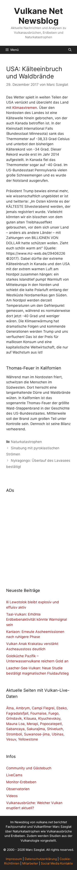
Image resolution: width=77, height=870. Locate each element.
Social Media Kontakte (57, 863)
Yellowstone (28, 739)
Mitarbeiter (30, 863)
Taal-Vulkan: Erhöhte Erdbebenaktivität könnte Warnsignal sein (36, 619)
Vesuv (11, 739)
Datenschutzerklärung (41, 859)
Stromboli (14, 734)
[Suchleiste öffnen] (70, 50)
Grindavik (14, 718)
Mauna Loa (15, 724)
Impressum (14, 859)
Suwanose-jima (37, 734)
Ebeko (61, 708)
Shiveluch (55, 729)
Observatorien (18, 789)
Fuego (53, 713)
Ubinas (57, 734)
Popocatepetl (51, 724)
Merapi (32, 724)
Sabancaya (15, 729)
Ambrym (23, 708)
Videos (12, 796)
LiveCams (14, 775)
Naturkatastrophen (26, 442)
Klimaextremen (24, 108)
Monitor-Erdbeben (21, 782)
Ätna (10, 708)
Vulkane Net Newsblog (38, 16)
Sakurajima (36, 729)
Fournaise (38, 713)
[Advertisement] (38, 538)
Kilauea (30, 718)
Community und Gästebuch (28, 768)
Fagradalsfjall (17, 713)
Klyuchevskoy (49, 718)
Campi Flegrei (43, 708)
